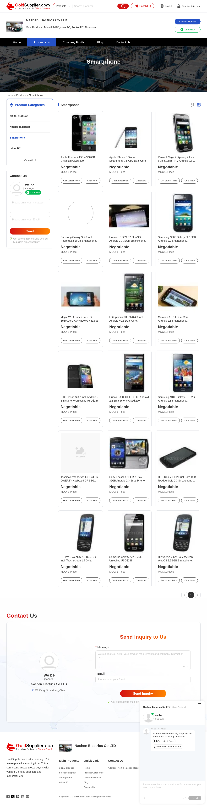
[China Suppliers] (28, 6)
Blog (86, 782)
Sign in (185, 6)
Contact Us (89, 787)
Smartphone (17, 137)
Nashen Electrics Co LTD (49, 684)
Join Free (196, 6)
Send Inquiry (143, 693)
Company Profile (92, 777)
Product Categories (94, 772)
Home (9, 95)
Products (21, 95)
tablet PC (15, 148)
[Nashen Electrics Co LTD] (14, 25)
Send (30, 231)
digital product (18, 116)
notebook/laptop (20, 126)
